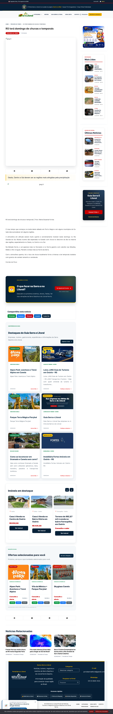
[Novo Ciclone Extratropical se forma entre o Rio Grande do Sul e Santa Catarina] (65, 641)
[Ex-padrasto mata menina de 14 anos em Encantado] (89, 78)
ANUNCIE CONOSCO (95, 14)
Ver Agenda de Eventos (64, 288)
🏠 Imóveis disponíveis (70, 696)
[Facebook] (14, 171)
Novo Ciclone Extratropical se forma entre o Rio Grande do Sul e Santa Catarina (65, 651)
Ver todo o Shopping (66, 555)
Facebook (21, 316)
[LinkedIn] (49, 171)
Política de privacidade (102, 711)
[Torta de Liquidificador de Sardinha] (89, 90)
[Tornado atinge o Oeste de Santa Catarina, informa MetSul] (89, 163)
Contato (76, 14)
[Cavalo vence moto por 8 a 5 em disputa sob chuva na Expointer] (89, 152)
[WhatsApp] (67, 171)
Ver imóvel (19, 528)
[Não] (111, 711)
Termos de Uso (94, 706)
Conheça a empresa (65, 388)
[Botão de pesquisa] (77, 682)
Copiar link (46, 316)
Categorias (37, 14)
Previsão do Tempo (12, 33)
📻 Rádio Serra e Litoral (27, 696)
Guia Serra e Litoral (57, 14)
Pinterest (29, 316)
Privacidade (84, 706)
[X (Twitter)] (32, 171)
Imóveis (46, 14)
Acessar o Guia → (94, 212)
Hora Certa (68, 14)
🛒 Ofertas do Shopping (56, 696)
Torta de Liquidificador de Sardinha (98, 89)
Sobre (77, 704)
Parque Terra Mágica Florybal (23, 417)
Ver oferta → (24, 598)
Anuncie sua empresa (93, 216)
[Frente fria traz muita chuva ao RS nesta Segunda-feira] (16, 641)
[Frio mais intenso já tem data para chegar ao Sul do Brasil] (41, 641)
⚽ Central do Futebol (85, 696)
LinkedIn (37, 316)
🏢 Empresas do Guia (42, 696)
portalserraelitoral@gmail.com (94, 672)
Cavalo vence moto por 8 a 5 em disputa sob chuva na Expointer (98, 153)
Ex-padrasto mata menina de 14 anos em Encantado (98, 80)
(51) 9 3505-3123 (94, 681)
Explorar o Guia (67, 341)
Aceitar (91, 711)
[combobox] (67, 682)
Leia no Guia (34, 388)
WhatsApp (12, 316)
